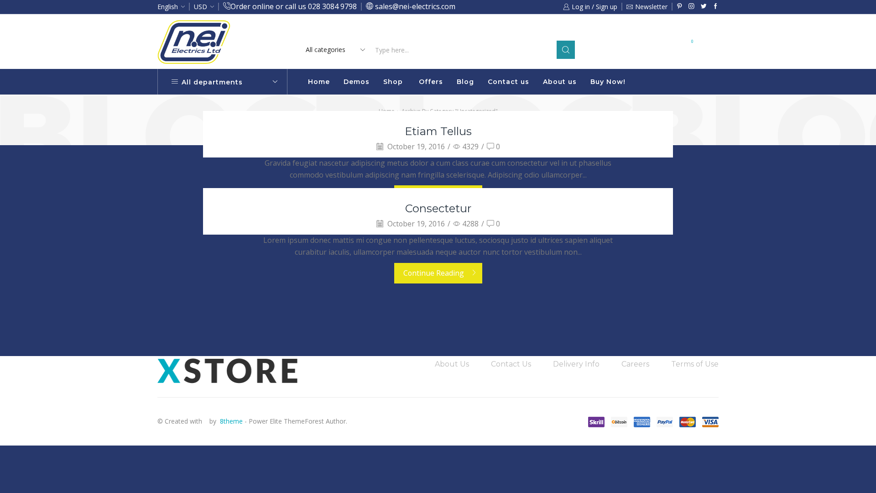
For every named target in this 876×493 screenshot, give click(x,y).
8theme (231, 421)
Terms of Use (695, 364)
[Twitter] (704, 6)
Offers (431, 82)
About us (560, 82)
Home (319, 82)
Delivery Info (576, 364)
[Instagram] (691, 6)
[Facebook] (716, 6)
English (167, 6)
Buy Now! (608, 82)
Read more (514, 30)
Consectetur (438, 208)
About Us (452, 364)
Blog (465, 82)
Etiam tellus (438, 131)
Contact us (508, 82)
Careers (635, 364)
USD (200, 6)
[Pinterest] (680, 6)
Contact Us (511, 364)
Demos (357, 82)
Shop (393, 82)
